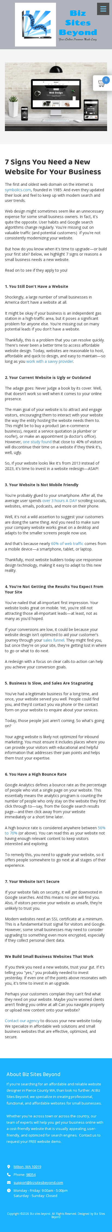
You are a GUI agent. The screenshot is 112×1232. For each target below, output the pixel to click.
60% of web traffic (66, 543)
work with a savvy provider (49, 361)
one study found (37, 441)
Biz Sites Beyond (78, 22)
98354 (31, 1174)
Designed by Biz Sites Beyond (78, 1215)
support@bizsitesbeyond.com (38, 1182)
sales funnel (53, 640)
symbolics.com (18, 189)
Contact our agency (22, 1020)
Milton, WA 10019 (27, 1166)
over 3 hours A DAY (59, 500)
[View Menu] (103, 9)
